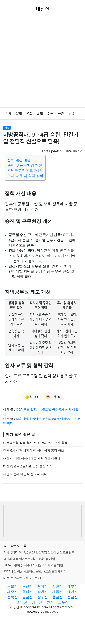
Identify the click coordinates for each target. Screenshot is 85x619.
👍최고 (32, 396)
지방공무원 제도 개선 (24, 170)
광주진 (42, 597)
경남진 (27, 597)
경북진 (37, 602)
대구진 (72, 586)
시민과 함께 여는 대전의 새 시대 (25, 474)
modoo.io (51, 611)
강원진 (42, 591)
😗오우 (53, 396)
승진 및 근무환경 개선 (24, 165)
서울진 (12, 586)
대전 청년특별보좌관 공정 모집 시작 (28, 466)
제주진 (12, 591)
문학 (19, 114)
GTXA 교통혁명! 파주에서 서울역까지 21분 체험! (33, 565)
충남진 (57, 597)
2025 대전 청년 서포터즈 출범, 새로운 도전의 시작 (34, 571)
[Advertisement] (42, 62)
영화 (29, 114)
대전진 (72, 591)
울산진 (27, 591)
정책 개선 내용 (19, 160)
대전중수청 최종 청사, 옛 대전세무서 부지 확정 (35, 442)
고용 (71, 114)
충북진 (22, 602)
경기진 (42, 586)
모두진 (63, 602)
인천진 (57, 586)
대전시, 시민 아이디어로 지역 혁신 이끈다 (31, 458)
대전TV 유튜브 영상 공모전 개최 (23, 578)
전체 (8, 114)
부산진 (27, 586)
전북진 (12, 597)
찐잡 (50, 602)
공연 (61, 114)
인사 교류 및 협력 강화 (25, 175)
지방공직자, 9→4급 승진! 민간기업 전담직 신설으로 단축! (39, 552)
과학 (40, 114)
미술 (50, 114)
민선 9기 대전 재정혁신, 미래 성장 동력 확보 (33, 450)
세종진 (57, 591)
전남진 (72, 597)
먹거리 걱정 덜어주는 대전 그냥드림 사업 (29, 559)
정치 (7, 127)
